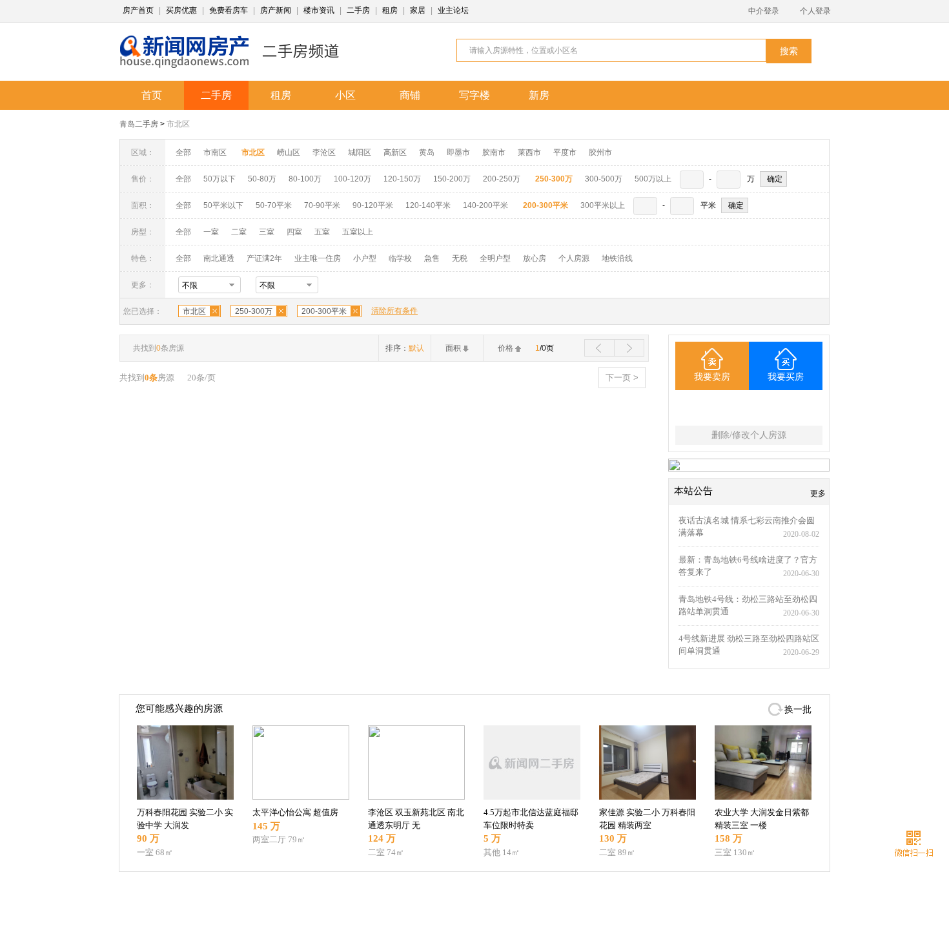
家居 (417, 10)
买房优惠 (181, 10)
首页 (151, 95)
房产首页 (138, 10)
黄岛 (426, 152)
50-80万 (262, 178)
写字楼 (474, 95)
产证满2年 (264, 258)
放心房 (534, 258)
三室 (266, 231)
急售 (432, 258)
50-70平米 (274, 205)
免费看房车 (228, 10)
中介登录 (763, 11)
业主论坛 (453, 10)
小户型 (364, 258)
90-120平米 (372, 205)
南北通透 (218, 258)
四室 (294, 231)
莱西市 (529, 152)
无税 (459, 258)
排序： (404, 348)
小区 (345, 95)
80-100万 (305, 178)
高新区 (395, 152)
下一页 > (622, 377)
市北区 (178, 124)
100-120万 (352, 178)
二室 (240, 231)
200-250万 (501, 178)
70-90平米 (322, 205)
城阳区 (359, 152)
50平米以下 (223, 205)
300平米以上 (602, 205)
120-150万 (402, 178)
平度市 (565, 152)
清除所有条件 (394, 310)
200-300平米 (324, 311)
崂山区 (288, 152)
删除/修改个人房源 (748, 435)
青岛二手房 (138, 124)
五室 (322, 231)
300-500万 (603, 178)
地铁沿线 (617, 258)
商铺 (410, 95)
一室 (211, 231)
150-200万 (452, 178)
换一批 (797, 709)
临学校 (400, 258)
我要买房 (786, 377)
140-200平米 (485, 205)
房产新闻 (275, 10)
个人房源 (573, 258)
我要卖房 (712, 377)
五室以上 (357, 231)
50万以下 (219, 178)
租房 (390, 10)
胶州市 (600, 152)
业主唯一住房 (317, 258)
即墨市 (458, 152)
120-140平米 (428, 205)
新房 (539, 95)
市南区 (215, 152)
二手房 (358, 10)
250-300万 (253, 311)
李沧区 (324, 152)
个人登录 (815, 11)
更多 (818, 493)
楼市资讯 (318, 10)
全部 (183, 152)
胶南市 (493, 152)
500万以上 (653, 178)
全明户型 (495, 258)
